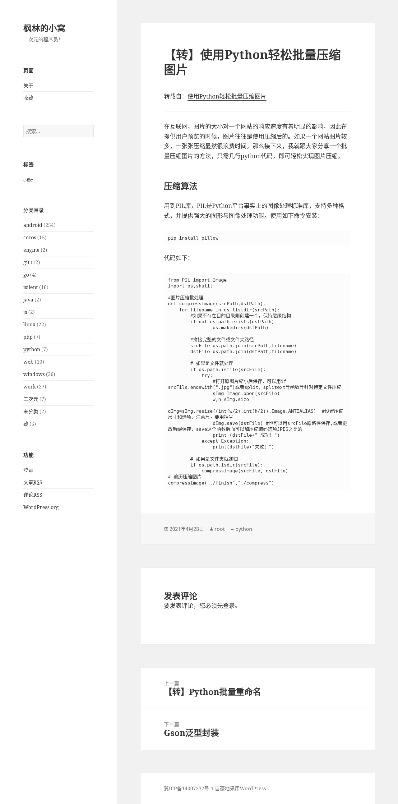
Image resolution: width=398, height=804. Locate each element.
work (29, 386)
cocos (29, 237)
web (28, 361)
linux (29, 324)
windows (34, 374)
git (26, 262)
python (31, 349)
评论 (32, 494)
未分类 (30, 411)
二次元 (30, 399)
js (25, 312)
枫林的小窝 (44, 28)
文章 (32, 482)
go (26, 274)
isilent (30, 287)
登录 (28, 469)
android (32, 225)
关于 (28, 85)
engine (31, 249)
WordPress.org (41, 507)
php (28, 336)
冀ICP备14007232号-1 (189, 788)
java (28, 299)
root (220, 529)
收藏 (28, 97)
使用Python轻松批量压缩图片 (226, 96)
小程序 (28, 180)
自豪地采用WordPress (240, 788)
